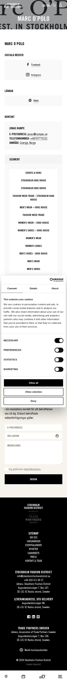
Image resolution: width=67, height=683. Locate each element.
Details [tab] (33, 288)
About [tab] (55, 288)
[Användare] (60, 5)
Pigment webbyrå (33, 664)
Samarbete (33, 553)
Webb (36, 100)
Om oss (33, 537)
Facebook (35, 64)
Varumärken (33, 541)
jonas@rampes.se (37, 134)
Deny (33, 401)
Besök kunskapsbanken (36, 650)
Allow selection (33, 392)
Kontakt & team (33, 560)
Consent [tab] (12, 288)
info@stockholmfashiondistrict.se (33, 576)
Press (33, 557)
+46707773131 (39, 138)
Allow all (33, 383)
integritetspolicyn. (32, 469)
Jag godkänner (25, 469)
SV (43, 5)
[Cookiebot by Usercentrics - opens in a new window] (49, 280)
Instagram (36, 74)
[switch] (59, 350)
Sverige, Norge (28, 142)
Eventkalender (33, 545)
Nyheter (33, 549)
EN (48, 5)
